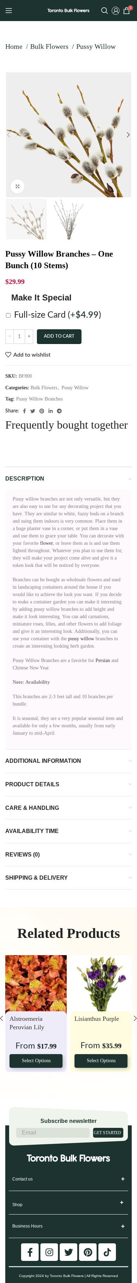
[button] (122, 1203)
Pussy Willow (96, 46)
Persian (103, 660)
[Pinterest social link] (41, 411)
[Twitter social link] (32, 411)
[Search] (105, 11)
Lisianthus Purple (96, 1018)
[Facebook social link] (24, 411)
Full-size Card (57, 315)
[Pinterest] (88, 1252)
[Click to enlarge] (18, 186)
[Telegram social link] (59, 411)
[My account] (115, 10)
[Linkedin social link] (50, 411)
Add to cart (59, 336)
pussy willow (81, 638)
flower (46, 543)
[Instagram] (49, 1252)
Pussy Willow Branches (39, 399)
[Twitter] (68, 1252)
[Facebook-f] (30, 1252)
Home (14, 46)
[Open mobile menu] (9, 11)
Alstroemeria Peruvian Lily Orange (26, 1027)
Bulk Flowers (50, 46)
